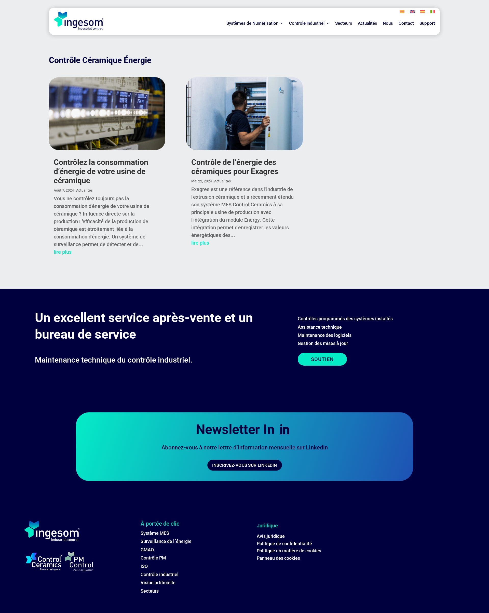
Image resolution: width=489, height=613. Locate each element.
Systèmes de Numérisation (252, 23)
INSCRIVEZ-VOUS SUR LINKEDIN (244, 465)
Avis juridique (271, 536)
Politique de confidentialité (284, 543)
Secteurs (343, 23)
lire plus (63, 252)
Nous (388, 23)
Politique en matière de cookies (289, 550)
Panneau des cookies (278, 558)
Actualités (367, 23)
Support (427, 23)
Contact (406, 23)
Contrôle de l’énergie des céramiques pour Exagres (234, 167)
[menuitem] (402, 12)
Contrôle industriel (306, 23)
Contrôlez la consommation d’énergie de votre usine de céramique (101, 171)
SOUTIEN (322, 359)
